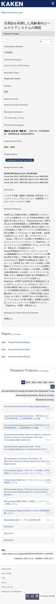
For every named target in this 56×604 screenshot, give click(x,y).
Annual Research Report (19, 342)
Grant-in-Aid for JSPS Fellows (17, 65)
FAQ (3, 578)
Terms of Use (7, 587)
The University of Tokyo (14, 118)
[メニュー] (53, 3)
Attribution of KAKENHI (11, 591)
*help (21, 167)
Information (6, 569)
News (4, 582)
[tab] (29, 370)
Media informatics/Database (16, 105)
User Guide (6, 573)
